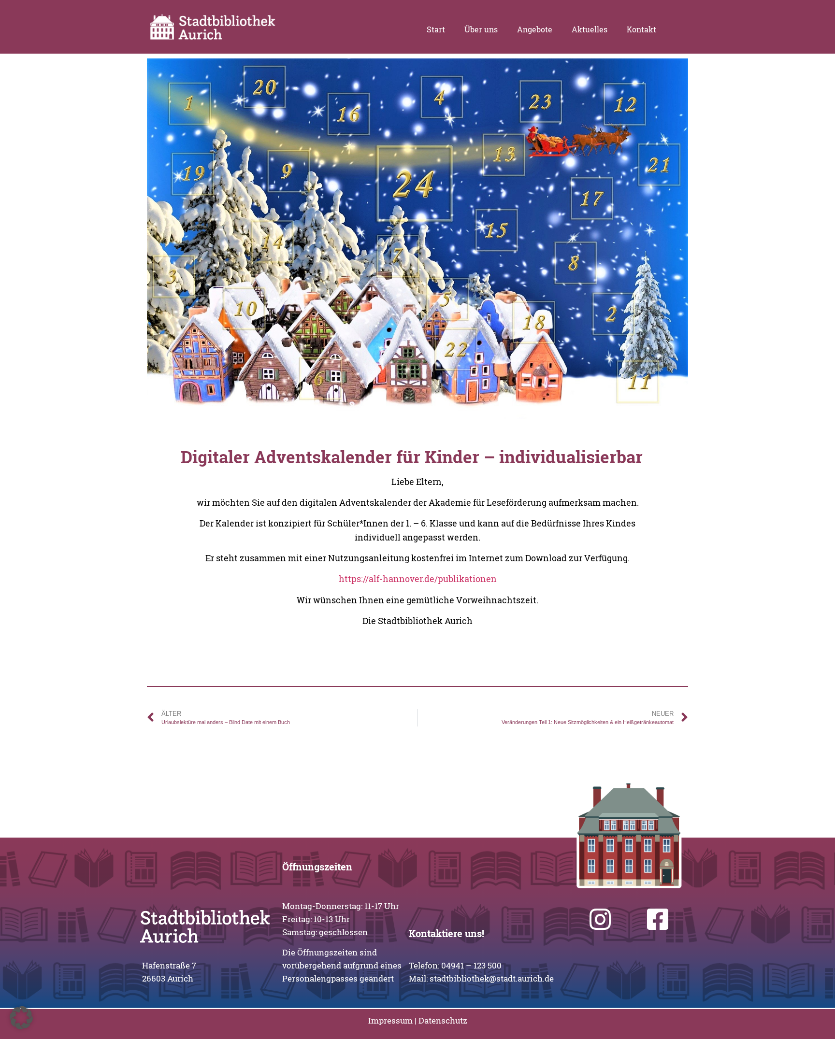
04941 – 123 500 (471, 965)
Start (436, 29)
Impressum (390, 1020)
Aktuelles (589, 29)
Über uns (481, 29)
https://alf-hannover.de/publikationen (418, 578)
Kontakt (641, 29)
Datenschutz (442, 1020)
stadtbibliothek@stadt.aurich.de (492, 978)
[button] (21, 1017)
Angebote (534, 29)
